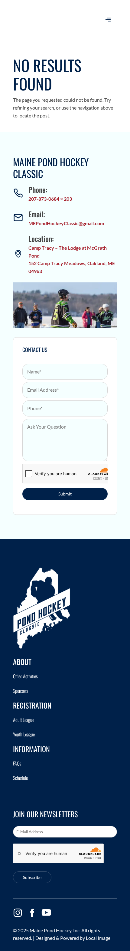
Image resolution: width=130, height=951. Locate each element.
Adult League (23, 719)
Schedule (20, 778)
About (22, 661)
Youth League (24, 734)
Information (31, 748)
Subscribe (32, 877)
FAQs (17, 763)
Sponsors (20, 690)
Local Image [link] (98, 938)
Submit (65, 493)
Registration (32, 705)
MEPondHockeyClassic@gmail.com (66, 223)
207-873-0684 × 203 (50, 199)
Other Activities (25, 676)
